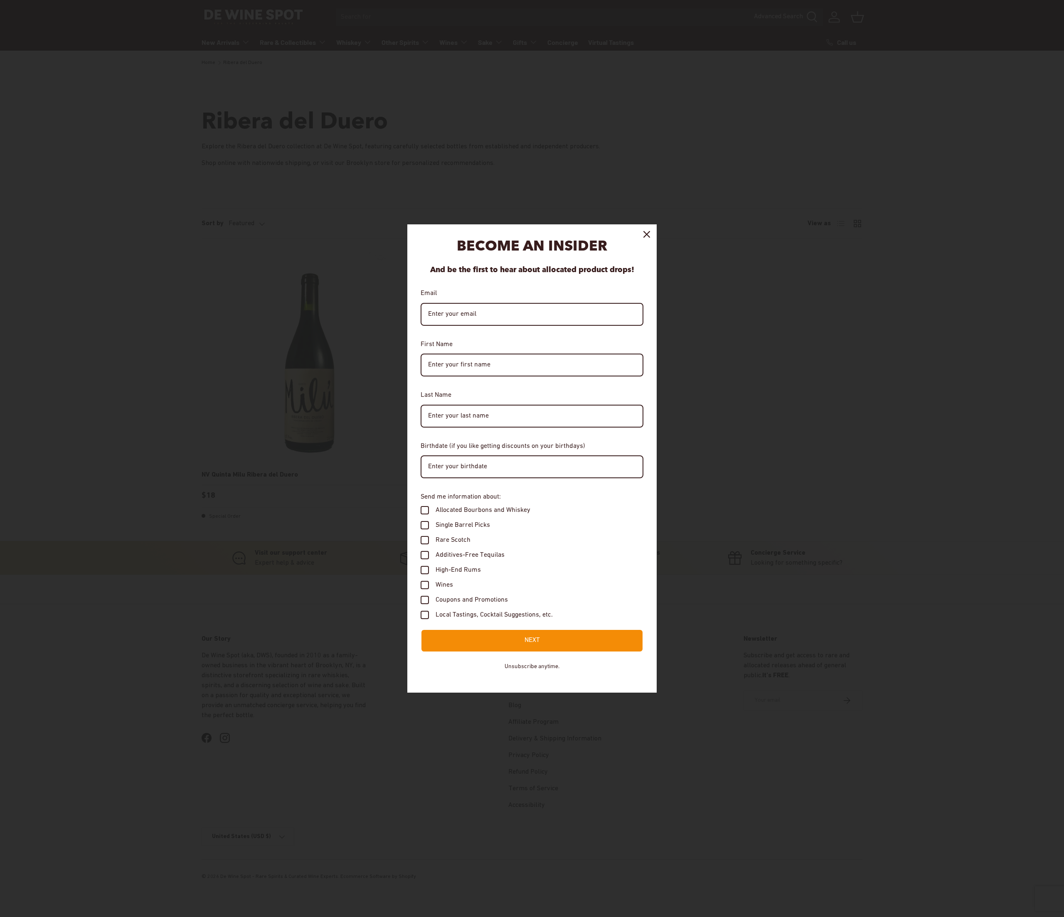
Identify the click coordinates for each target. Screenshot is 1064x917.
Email (429, 293)
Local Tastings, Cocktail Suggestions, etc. (494, 615)
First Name (437, 344)
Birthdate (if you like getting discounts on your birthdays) (503, 446)
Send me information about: (461, 497)
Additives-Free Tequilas (470, 555)
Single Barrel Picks (463, 525)
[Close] (647, 234)
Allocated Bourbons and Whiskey (483, 510)
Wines (444, 585)
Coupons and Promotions (472, 600)
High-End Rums (458, 570)
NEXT (532, 640)
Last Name (436, 395)
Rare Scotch (453, 540)
